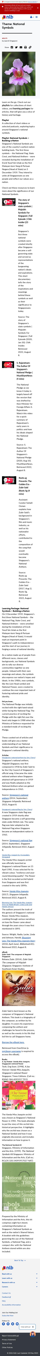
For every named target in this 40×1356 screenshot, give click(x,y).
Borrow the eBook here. (13, 1042)
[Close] (38, 6)
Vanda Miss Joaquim (18, 891)
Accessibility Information (11, 1305)
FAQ (3, 1301)
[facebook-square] (9, 1325)
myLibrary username (11, 1051)
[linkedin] (4, 1325)
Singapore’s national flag (21, 840)
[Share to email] (20, 48)
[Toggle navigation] (36, 17)
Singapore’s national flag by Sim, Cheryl (17, 809)
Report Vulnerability (9, 1335)
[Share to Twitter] (16, 48)
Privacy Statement (9, 1339)
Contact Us (6, 1293)
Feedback (5, 1297)
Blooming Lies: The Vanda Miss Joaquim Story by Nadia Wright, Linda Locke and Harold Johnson (17, 905)
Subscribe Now (7, 1315)
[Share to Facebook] (12, 48)
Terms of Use (7, 1343)
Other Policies (7, 1347)
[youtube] (18, 1325)
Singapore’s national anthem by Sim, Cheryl (18, 758)
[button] (32, 17)
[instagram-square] (13, 1325)
